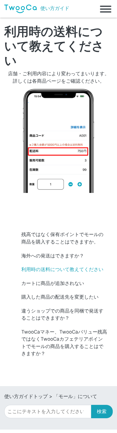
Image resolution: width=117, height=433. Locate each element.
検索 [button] (101, 411)
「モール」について (75, 396)
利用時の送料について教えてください (62, 269)
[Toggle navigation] (106, 9)
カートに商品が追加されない (52, 283)
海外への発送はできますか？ (52, 256)
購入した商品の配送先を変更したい (60, 297)
